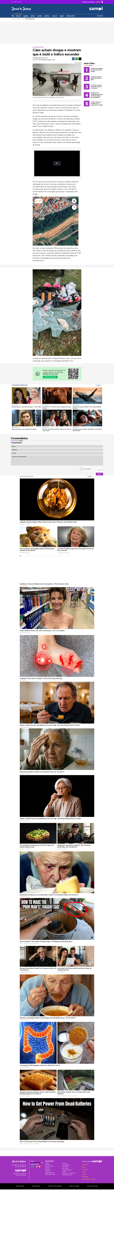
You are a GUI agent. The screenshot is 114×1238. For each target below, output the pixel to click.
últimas (18, 16)
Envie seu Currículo (92, 1186)
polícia (33, 16)
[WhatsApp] (76, 58)
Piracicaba (85, 1176)
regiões (25, 16)
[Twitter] (80, 58)
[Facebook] (73, 58)
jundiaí (39, 16)
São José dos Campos (88, 1179)
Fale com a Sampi (74, 1186)
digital (62, 16)
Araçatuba (85, 1164)
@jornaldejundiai (36, 1162)
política (47, 16)
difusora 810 (71, 16)
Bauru (83, 1167)
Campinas (85, 1169)
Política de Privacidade (55, 1186)
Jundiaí (84, 1174)
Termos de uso (36, 1186)
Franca (84, 1172)
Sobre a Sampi (20, 1186)
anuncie (54, 16)
